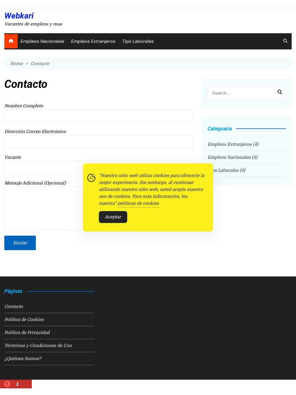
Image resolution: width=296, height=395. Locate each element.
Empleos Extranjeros (93, 41)
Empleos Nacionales (42, 41)
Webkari (19, 16)
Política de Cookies (24, 319)
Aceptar (113, 216)
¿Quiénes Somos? (22, 358)
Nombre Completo (23, 105)
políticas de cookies (138, 203)
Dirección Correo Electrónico (35, 131)
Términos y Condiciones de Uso (38, 345)
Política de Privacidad (26, 332)
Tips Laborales (138, 41)
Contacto (13, 306)
